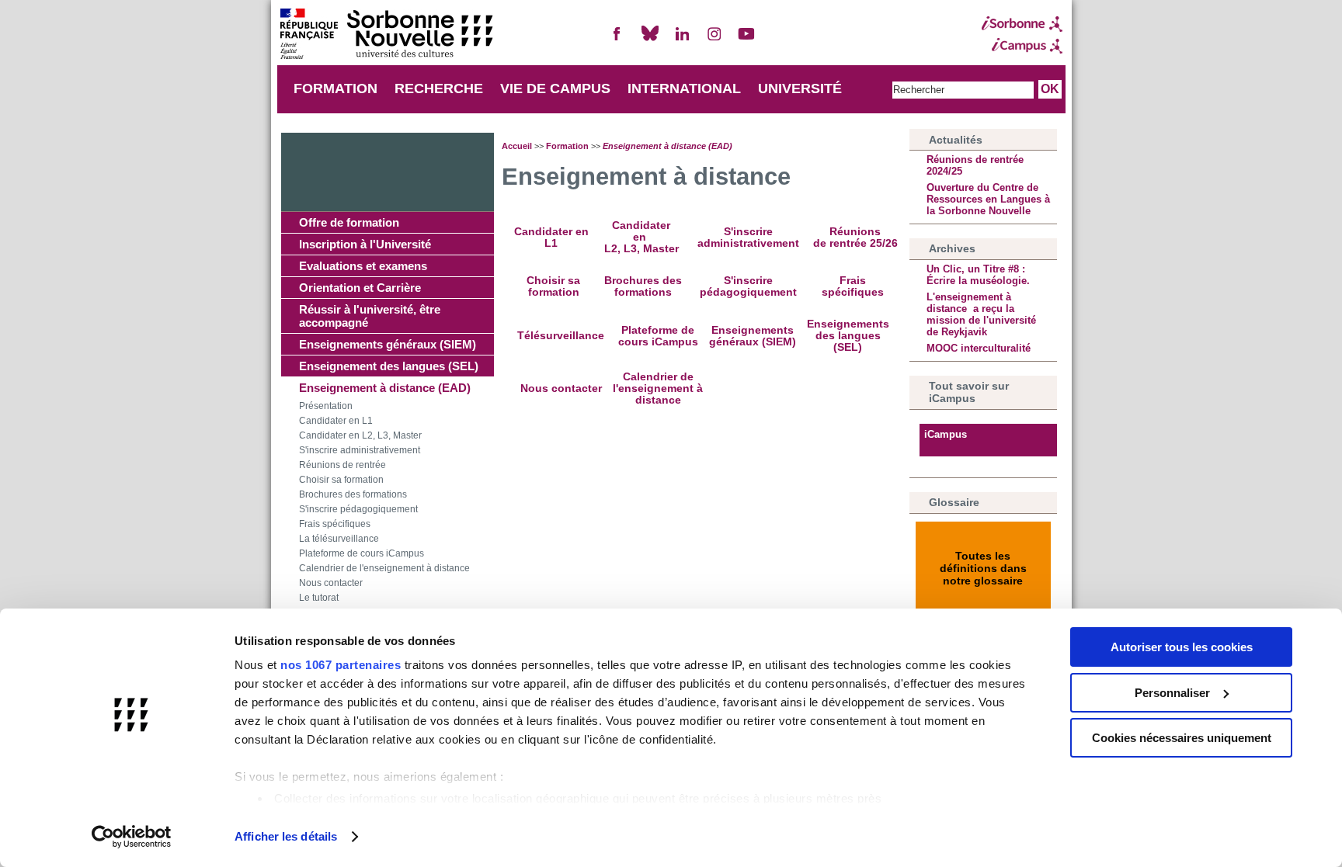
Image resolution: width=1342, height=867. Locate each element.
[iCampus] (1022, 46)
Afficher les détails (286, 836)
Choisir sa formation (341, 479)
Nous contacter (331, 582)
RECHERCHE (439, 88)
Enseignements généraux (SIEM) (387, 344)
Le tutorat (319, 597)
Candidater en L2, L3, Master (360, 435)
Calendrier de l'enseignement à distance (384, 568)
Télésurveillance (560, 336)
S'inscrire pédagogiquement (358, 509)
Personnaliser (1172, 692)
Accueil (517, 146)
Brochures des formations (353, 494)
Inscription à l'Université (365, 244)
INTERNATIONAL (684, 88)
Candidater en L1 (336, 420)
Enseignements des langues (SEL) (848, 335)
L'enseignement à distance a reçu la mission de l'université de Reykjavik (981, 314)
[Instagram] (714, 40)
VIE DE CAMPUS (555, 88)
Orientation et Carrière (360, 287)
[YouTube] (746, 40)
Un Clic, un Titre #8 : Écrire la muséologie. (978, 274)
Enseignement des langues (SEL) (388, 366)
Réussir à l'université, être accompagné (369, 316)
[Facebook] (617, 40)
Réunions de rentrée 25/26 (855, 237)
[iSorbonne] (1022, 24)
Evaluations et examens (363, 265)
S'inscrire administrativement (359, 450)
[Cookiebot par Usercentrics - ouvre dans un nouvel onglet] (132, 836)
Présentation (326, 406)
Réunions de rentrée (342, 465)
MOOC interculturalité (979, 348)
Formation (567, 146)
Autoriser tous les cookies (1182, 647)
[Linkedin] (682, 40)
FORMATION (335, 88)
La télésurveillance (339, 538)
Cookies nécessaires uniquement (1181, 737)
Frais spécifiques (334, 523)
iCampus (945, 434)
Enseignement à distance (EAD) (385, 387)
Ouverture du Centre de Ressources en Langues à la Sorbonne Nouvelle (988, 199)
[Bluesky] (650, 40)
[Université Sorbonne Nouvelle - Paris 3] (386, 35)
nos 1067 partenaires (340, 664)
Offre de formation (349, 222)
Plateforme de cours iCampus (361, 553)
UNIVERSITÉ (800, 88)
